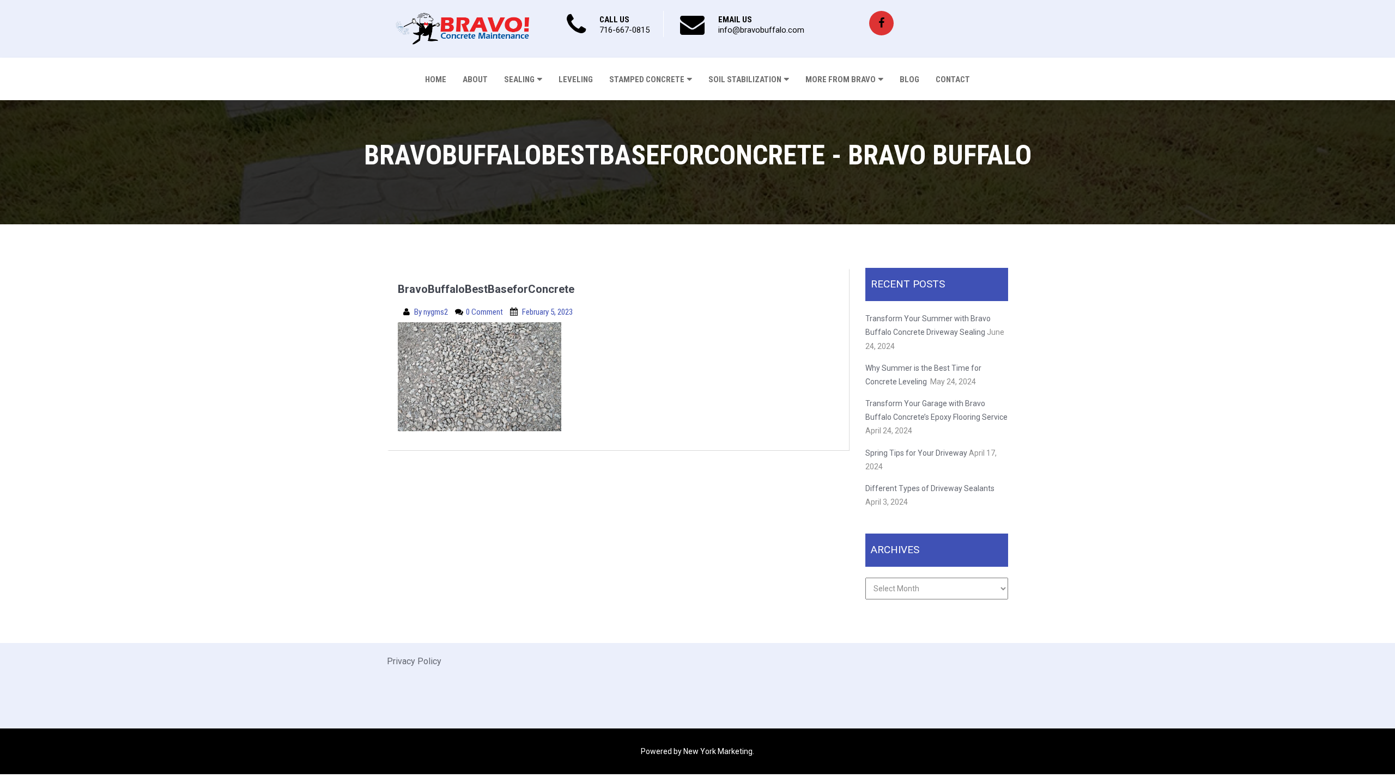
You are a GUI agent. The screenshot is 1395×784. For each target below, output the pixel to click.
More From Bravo (840, 79)
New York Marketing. (718, 751)
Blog (909, 79)
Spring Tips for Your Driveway (916, 453)
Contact (953, 79)
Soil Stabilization (744, 79)
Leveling (576, 79)
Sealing (519, 79)
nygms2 (436, 312)
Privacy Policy (414, 661)
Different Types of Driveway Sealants (929, 488)
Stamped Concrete (646, 79)
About (475, 79)
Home (435, 79)
